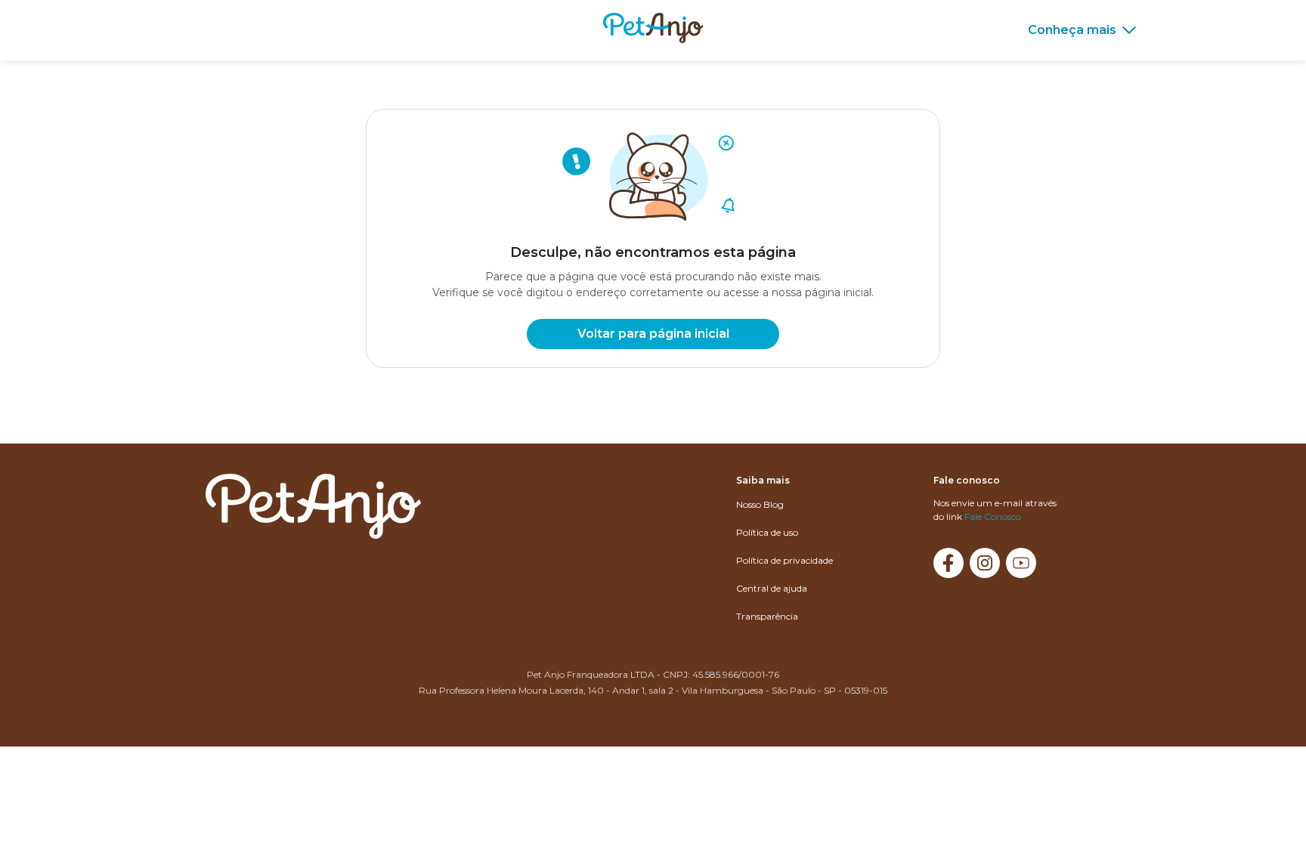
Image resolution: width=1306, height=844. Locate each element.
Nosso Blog (760, 504)
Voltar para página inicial (653, 333)
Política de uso (767, 532)
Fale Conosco (992, 516)
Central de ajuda (771, 588)
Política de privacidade (784, 560)
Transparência (767, 616)
